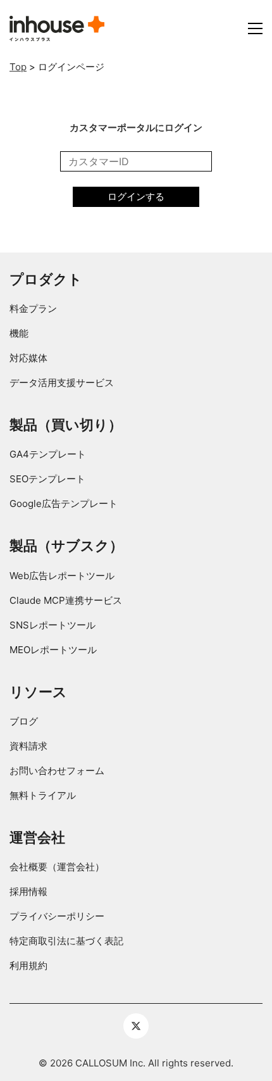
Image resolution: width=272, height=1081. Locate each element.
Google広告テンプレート (63, 503)
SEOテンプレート (47, 479)
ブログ (23, 721)
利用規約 (28, 965)
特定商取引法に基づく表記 (66, 941)
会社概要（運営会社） (56, 867)
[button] (255, 28)
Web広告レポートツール (61, 576)
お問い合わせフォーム (56, 771)
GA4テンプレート (47, 454)
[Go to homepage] (56, 28)
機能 (18, 333)
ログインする (136, 197)
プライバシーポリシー (56, 916)
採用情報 (28, 891)
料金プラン (33, 309)
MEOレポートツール (53, 650)
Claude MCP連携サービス (65, 600)
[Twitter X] (136, 1026)
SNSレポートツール (52, 625)
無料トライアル (42, 795)
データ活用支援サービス (61, 383)
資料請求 (28, 746)
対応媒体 (28, 358)
